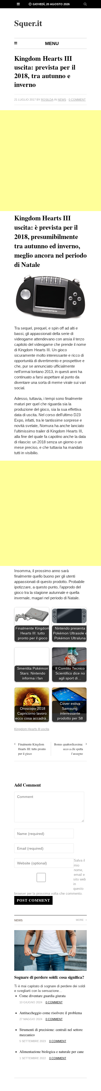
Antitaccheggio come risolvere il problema (50, 1012)
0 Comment (77, 99)
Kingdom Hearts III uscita (31, 729)
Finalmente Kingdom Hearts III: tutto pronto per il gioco (32, 749)
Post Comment (33, 900)
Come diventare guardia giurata (42, 995)
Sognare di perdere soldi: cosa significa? (49, 977)
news (62, 99)
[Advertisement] (50, 160)
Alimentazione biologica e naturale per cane (51, 1051)
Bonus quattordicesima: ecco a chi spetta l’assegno (68, 749)
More (80, 919)
